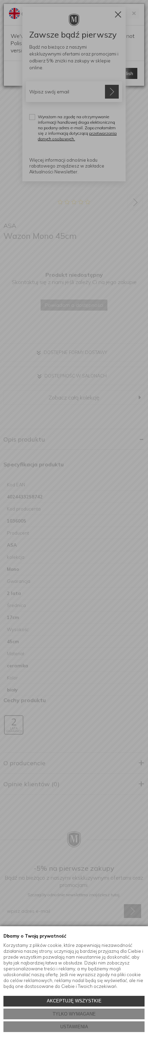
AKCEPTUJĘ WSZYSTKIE (74, 1000)
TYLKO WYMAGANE (74, 1014)
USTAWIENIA (74, 1026)
